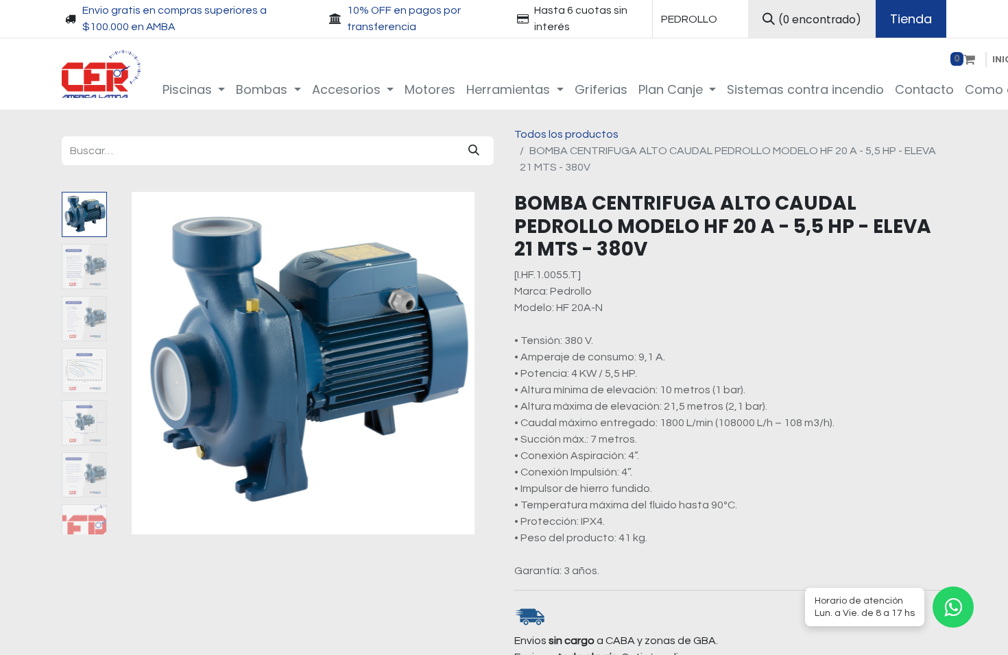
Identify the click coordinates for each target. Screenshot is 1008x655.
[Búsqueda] (474, 150)
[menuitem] (194, 89)
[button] (140, 363)
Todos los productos (566, 134)
